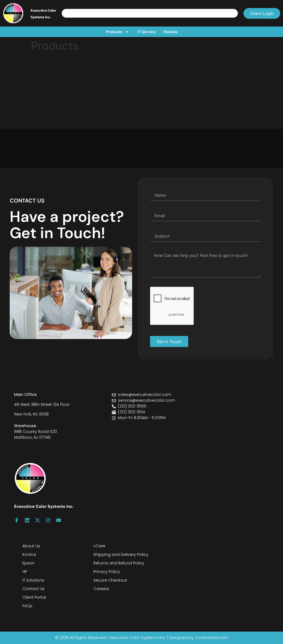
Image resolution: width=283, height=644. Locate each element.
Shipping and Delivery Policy (120, 554)
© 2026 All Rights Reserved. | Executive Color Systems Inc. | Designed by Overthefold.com (141, 637)
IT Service (146, 31)
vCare (99, 546)
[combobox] (150, 13)
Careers (101, 589)
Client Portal (34, 597)
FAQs (27, 606)
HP (24, 571)
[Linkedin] (27, 520)
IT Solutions (33, 580)
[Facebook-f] (16, 520)
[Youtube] (58, 520)
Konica (29, 554)
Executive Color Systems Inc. (44, 506)
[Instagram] (48, 520)
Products (114, 31)
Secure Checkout (110, 580)
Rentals (170, 31)
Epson (28, 563)
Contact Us (33, 589)
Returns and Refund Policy (118, 563)
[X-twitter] (37, 520)
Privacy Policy (106, 571)
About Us (31, 546)
